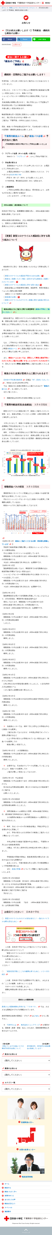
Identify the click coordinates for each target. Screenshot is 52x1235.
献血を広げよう (10, 1203)
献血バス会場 (36, 136)
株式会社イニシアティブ (30, 1025)
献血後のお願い (11, 297)
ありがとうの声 (10, 1199)
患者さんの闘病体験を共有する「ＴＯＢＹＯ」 (19, 1007)
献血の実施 (16, 869)
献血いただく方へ (11, 1191)
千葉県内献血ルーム (14, 136)
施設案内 (8, 1211)
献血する (8, 1188)
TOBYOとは (11, 1025)
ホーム (4, 7)
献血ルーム (13, 349)
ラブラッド (21, 156)
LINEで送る (42, 39)
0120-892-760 (15, 175)
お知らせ (16, 44)
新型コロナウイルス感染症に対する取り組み (22, 285)
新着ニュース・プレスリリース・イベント (22, 7)
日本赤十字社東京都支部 (13, 380)
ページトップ (26, 1232)
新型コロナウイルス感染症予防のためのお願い (23, 276)
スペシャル (8, 1207)
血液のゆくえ (9, 1195)
